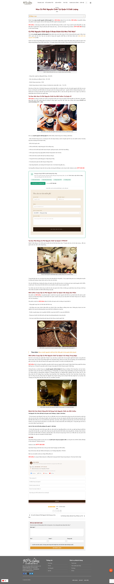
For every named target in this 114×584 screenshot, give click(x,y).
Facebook (34, 473)
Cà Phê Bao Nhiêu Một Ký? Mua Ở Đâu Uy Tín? (72, 516)
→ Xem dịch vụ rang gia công (38, 183)
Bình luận (32, 527)
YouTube (52, 473)
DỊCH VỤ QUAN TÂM (37, 210)
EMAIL (34, 204)
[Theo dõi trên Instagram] (26, 574)
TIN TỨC (65, 2)
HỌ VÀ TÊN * (36, 197)
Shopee (46, 473)
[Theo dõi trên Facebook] (24, 574)
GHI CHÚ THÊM (36, 216)
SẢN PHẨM (58, 2)
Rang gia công (74, 2)
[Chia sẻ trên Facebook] (53, 511)
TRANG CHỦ (40, 2)
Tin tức (57, 7)
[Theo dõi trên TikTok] (28, 574)
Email (50, 538)
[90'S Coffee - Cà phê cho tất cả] (28, 3)
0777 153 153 (44, 466)
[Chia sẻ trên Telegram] (61, 511)
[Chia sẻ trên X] (56, 511)
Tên (31, 538)
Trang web (69, 538)
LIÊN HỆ (82, 2)
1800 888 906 (37, 466)
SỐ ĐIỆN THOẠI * (61, 197)
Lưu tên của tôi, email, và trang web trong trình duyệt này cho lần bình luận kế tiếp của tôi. (52, 544)
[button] (86, 3)
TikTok (40, 473)
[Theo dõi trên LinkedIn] (32, 574)
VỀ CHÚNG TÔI (49, 2)
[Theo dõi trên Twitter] (30, 574)
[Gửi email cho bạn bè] (58, 511)
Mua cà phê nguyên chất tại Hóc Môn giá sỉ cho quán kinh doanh (57, 352)
